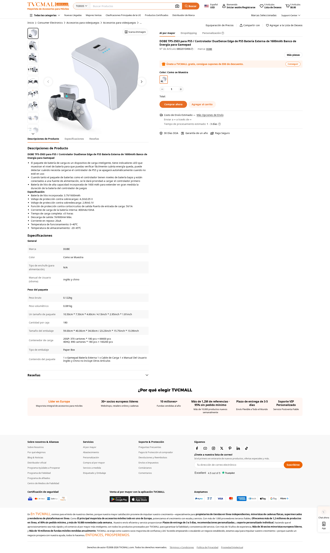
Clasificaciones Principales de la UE (123, 15)
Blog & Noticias (35, 457)
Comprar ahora (173, 104)
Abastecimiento (91, 452)
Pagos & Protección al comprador (156, 452)
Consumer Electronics (50, 23)
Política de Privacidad (207, 547)
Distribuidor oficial (37, 462)
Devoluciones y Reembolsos (153, 457)
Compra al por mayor (94, 462)
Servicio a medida (92, 467)
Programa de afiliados (39, 478)
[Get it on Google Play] (119, 499)
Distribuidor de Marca (183, 15)
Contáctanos (145, 467)
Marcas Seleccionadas (264, 15)
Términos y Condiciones (182, 547)
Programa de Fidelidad (39, 472)
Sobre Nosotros (36, 447)
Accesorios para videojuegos (83, 23)
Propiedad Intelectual (232, 547)
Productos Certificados (156, 15)
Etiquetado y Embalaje (94, 472)
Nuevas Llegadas (73, 15)
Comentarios (145, 472)
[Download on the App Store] (139, 499)
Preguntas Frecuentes (150, 447)
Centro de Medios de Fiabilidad (43, 483)
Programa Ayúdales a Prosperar (44, 467)
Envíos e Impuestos (148, 462)
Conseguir (293, 64)
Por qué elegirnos (37, 452)
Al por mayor (89, 447)
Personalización (91, 457)
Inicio (31, 22)
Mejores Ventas (94, 15)
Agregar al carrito (202, 104)
